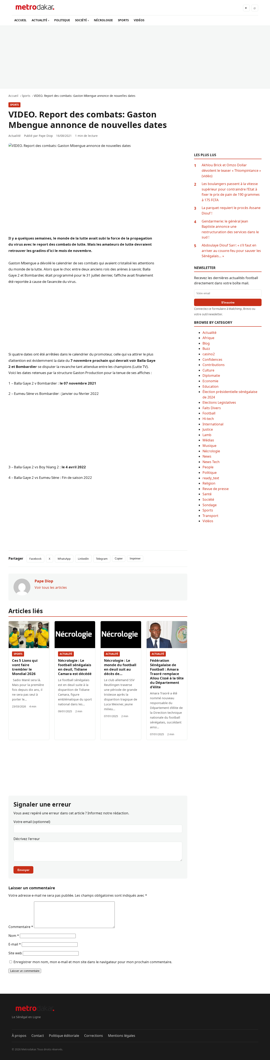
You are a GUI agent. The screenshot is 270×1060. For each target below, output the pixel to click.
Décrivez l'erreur (27, 838)
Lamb (206, 435)
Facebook (35, 559)
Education (210, 386)
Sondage (209, 505)
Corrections (93, 1035)
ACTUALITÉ (39, 20)
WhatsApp (64, 559)
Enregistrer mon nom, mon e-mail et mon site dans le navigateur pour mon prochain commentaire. (93, 962)
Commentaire (20, 926)
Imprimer (135, 558)
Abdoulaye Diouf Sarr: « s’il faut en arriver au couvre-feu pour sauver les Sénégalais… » (231, 250)
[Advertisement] (135, 57)
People (207, 467)
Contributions (213, 364)
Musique (209, 445)
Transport (210, 515)
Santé (207, 494)
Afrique (208, 338)
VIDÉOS (139, 20)
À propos (19, 1035)
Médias (208, 440)
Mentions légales (121, 1035)
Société (208, 499)
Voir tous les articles (51, 587)
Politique (209, 472)
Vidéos (207, 521)
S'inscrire (228, 302)
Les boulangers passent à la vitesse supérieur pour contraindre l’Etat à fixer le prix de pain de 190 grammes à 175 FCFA (231, 191)
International (212, 424)
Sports (14, 104)
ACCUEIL (20, 20)
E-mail (14, 944)
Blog (206, 343)
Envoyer (23, 870)
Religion (208, 483)
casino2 (208, 354)
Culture (208, 370)
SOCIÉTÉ (81, 20)
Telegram (102, 559)
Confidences (212, 359)
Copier (119, 558)
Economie (210, 381)
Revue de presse (215, 488)
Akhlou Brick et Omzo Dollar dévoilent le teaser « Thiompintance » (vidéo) (231, 170)
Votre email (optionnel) (32, 821)
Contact (37, 1035)
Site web (15, 953)
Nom (13, 935)
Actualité (66, 653)
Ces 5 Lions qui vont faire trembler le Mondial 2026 (25, 667)
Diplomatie (211, 375)
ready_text (210, 478)
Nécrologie (211, 451)
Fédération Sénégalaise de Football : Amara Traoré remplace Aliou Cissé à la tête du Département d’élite (167, 673)
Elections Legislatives (219, 402)
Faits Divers (211, 408)
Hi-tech (208, 418)
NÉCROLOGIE (103, 20)
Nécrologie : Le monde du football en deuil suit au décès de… (120, 667)
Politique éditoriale (64, 1035)
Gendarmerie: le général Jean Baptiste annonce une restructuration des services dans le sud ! (230, 229)
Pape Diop (46, 136)
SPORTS (123, 20)
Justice (207, 429)
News (206, 456)
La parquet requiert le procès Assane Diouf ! (231, 210)
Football (208, 413)
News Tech (211, 461)
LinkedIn (83, 559)
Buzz (206, 348)
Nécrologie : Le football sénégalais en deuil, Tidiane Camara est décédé (75, 667)
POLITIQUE (62, 20)
